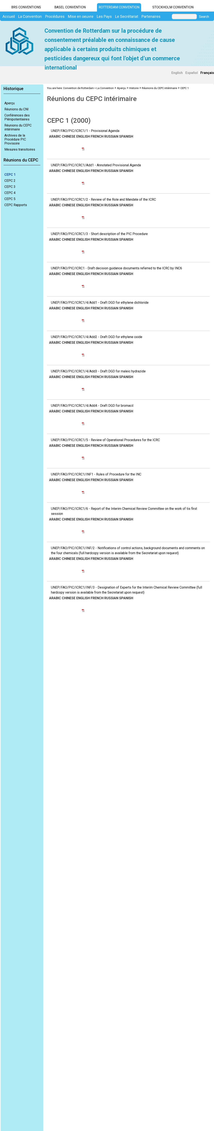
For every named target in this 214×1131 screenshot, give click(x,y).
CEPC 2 (9, 181)
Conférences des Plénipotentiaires (17, 117)
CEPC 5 (9, 199)
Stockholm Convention (173, 7)
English (177, 73)
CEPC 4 (9, 193)
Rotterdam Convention (119, 7)
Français (207, 73)
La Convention (105, 88)
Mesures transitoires (19, 149)
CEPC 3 (9, 187)
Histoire (134, 88)
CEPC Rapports (15, 205)
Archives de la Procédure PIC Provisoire (15, 139)
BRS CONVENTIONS (26, 7)
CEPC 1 (10, 175)
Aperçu (9, 103)
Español (191, 73)
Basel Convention (70, 7)
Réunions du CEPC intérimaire (18, 127)
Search (204, 16)
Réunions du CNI (16, 109)
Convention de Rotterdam (78, 88)
